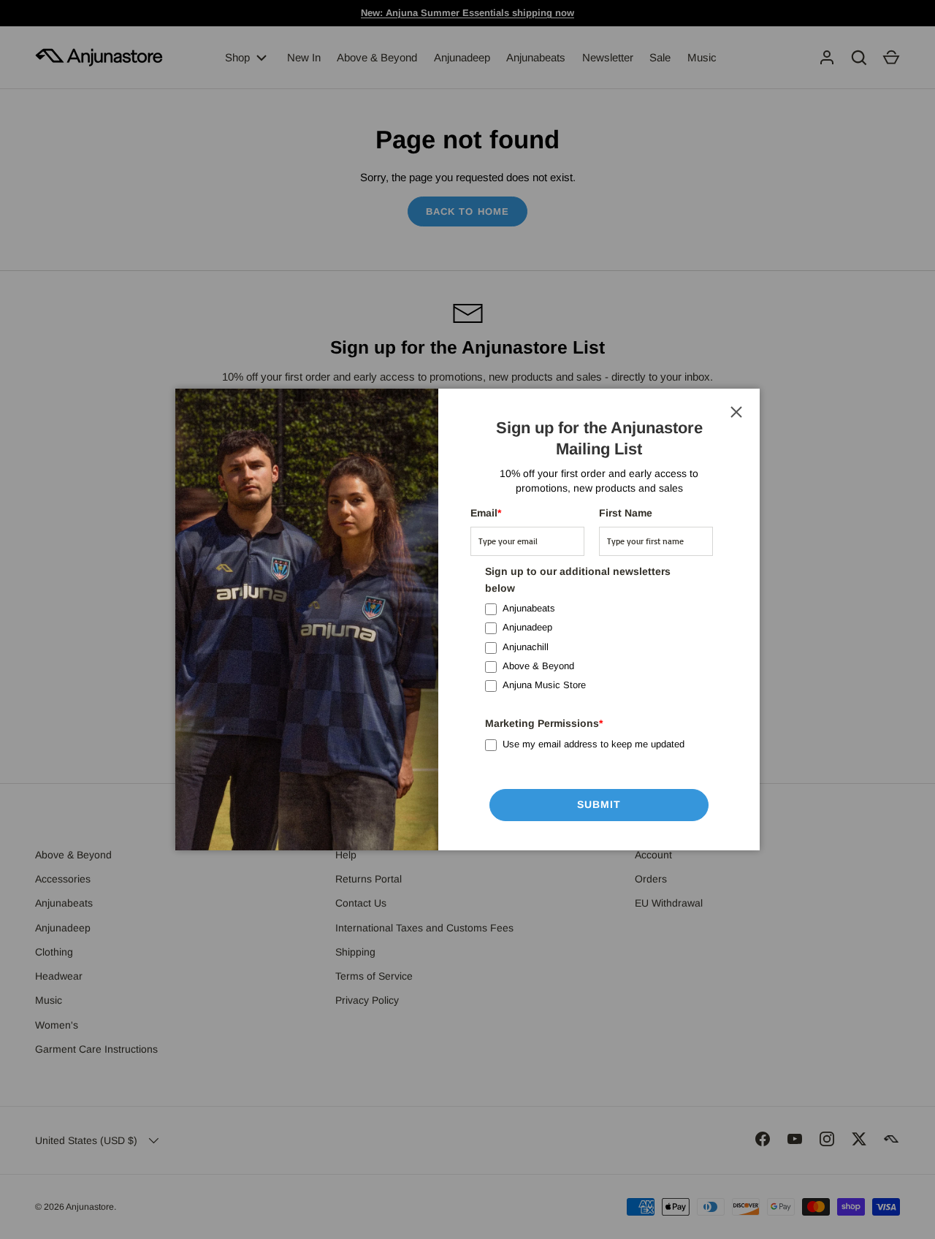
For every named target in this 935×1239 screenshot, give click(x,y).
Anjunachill (526, 646)
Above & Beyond (538, 665)
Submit (599, 804)
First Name (625, 513)
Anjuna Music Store (544, 684)
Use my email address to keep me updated (593, 744)
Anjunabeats (529, 608)
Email (485, 513)
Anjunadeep (527, 627)
